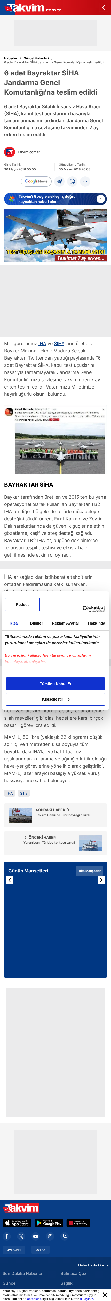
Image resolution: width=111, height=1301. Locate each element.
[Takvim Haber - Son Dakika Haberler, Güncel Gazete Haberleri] (30, 7)
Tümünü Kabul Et (55, 684)
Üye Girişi (14, 1250)
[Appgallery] (78, 1223)
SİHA (59, 343)
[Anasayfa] (103, 7)
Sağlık (67, 1283)
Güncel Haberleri (36, 58)
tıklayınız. (87, 1299)
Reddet (22, 604)
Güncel (10, 1283)
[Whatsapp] (72, 181)
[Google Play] (49, 1223)
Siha (23, 793)
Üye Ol (40, 1250)
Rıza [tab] (14, 623)
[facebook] (7, 1236)
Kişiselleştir (52, 699)
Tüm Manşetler (89, 871)
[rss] (64, 1236)
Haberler (10, 58)
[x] (21, 1236)
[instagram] (50, 1236)
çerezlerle (34, 1299)
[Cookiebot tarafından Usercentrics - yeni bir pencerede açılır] (82, 609)
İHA (42, 343)
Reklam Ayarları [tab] (66, 623)
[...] (85, 181)
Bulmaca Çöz (73, 1273)
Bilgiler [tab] (36, 623)
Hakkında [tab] (96, 623)
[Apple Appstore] (17, 1223)
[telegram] (59, 181)
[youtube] (35, 1236)
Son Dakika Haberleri (23, 1273)
